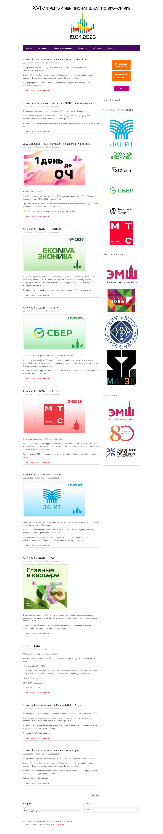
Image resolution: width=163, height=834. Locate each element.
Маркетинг (29, 63)
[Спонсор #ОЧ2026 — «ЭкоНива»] (56, 255)
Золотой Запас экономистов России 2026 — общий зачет (56, 59)
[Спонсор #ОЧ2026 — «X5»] (47, 588)
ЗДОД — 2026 (31, 645)
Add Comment (45, 90)
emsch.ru (28, 649)
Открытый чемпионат (64, 48)
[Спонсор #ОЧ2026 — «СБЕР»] (56, 333)
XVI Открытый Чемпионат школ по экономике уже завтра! (57, 143)
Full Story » (30, 90)
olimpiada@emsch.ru (58, 824)
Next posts (94, 795)
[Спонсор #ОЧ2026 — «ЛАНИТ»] (56, 500)
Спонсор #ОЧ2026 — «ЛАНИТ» (42, 474)
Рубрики (26, 808)
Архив (110, 48)
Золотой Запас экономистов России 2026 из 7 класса (53, 750)
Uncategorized (53, 63)
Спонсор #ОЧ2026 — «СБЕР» (40, 307)
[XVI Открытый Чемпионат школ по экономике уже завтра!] (56, 169)
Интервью (83, 48)
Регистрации (43, 48)
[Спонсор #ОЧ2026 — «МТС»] (56, 417)
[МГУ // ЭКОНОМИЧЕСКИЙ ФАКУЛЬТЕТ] (81, 38)
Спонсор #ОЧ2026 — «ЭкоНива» (42, 228)
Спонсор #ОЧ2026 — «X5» (39, 557)
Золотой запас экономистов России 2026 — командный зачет (58, 103)
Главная (29, 48)
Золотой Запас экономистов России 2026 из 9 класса (53, 705)
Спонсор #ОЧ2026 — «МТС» (40, 391)
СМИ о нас (97, 48)
